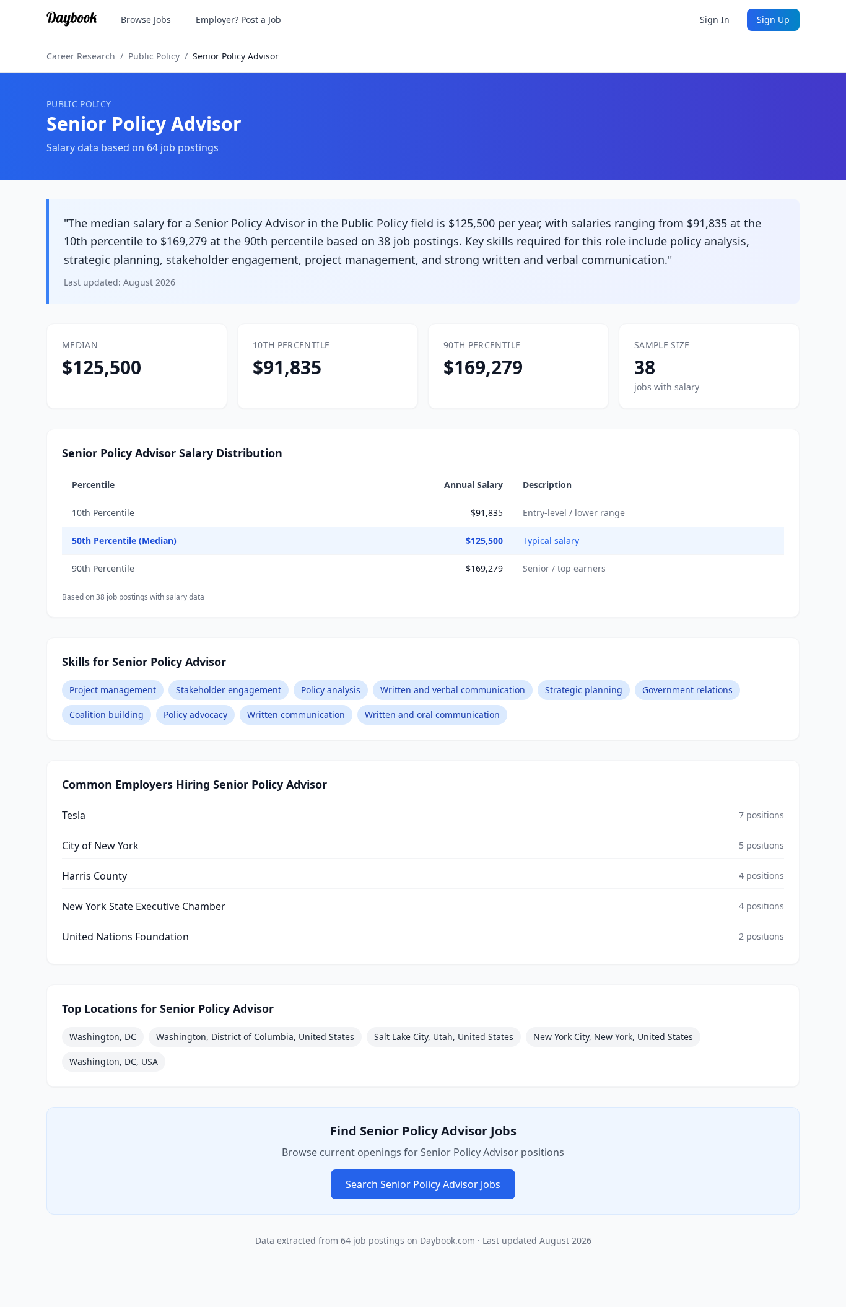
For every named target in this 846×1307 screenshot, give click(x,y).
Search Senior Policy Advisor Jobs (423, 1184)
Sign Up (773, 19)
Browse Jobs (146, 19)
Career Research (80, 56)
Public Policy (154, 56)
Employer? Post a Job (238, 19)
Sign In (715, 19)
